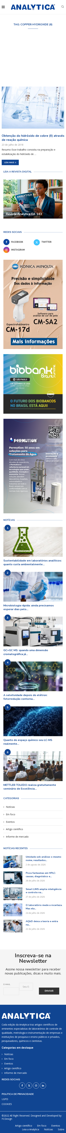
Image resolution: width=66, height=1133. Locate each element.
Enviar (49, 991)
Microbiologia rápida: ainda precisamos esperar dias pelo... (28, 607)
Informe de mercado (17, 836)
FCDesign (7, 1118)
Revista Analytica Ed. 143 (24, 214)
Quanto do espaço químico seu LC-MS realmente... (27, 742)
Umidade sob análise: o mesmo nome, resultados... (43, 858)
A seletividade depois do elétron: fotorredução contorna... (25, 697)
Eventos (10, 821)
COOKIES (7, 1104)
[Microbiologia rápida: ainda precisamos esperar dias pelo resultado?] (33, 587)
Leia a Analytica (30, 1129)
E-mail (6, 984)
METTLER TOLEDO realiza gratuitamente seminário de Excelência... (29, 787)
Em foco (10, 814)
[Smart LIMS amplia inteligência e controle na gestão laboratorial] (12, 894)
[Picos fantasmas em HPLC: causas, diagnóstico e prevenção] (12, 877)
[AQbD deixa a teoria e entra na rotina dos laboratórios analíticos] (12, 926)
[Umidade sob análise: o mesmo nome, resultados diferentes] (12, 861)
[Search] (62, 7)
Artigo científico (14, 829)
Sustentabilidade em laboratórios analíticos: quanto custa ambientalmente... (32, 562)
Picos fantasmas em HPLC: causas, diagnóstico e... (41, 874)
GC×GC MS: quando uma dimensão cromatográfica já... (25, 652)
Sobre (61, 1129)
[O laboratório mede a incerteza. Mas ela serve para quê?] (12, 910)
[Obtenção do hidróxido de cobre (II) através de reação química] (33, 108)
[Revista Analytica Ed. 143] (33, 199)
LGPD (5, 1099)
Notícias (10, 806)
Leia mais (9, 162)
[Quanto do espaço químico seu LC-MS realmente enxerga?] (33, 721)
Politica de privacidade (18, 1094)
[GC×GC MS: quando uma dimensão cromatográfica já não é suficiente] (33, 631)
